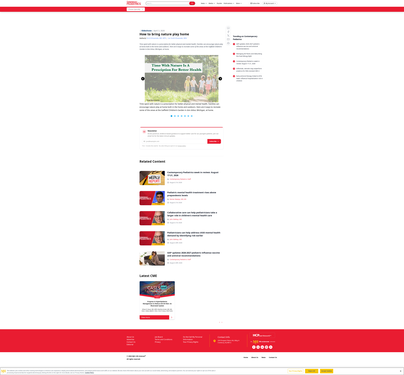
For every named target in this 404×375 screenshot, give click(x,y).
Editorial (130, 344)
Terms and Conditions (163, 339)
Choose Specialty (134, 9)
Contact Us (131, 342)
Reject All (311, 371)
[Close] (400, 371)
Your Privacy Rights (190, 342)
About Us (130, 337)
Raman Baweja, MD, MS (178, 199)
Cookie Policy (89, 373)
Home (246, 357)
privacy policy (182, 146)
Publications (228, 3)
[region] (202, 371)
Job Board (159, 337)
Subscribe (213, 141)
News (264, 357)
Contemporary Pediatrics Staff (180, 179)
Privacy (158, 342)
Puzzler (219, 3)
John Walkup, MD (176, 219)
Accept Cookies (326, 371)
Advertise (130, 339)
